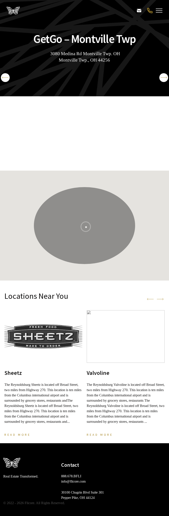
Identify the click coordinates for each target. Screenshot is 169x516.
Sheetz (13, 372)
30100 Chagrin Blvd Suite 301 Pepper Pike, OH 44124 (82, 495)
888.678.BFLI (149, 10)
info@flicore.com (73, 481)
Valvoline (98, 372)
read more (17, 435)
